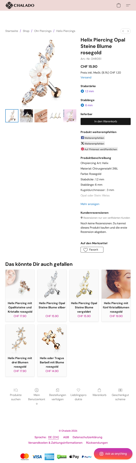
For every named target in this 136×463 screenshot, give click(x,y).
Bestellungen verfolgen (57, 397)
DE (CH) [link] (53, 437)
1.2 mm (89, 91)
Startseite (11, 31)
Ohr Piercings (43, 31)
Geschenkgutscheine (120, 397)
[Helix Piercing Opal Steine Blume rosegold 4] (69, 115)
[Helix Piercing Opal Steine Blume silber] (52, 284)
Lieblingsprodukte (78, 397)
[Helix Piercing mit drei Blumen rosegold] (19, 339)
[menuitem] (123, 31)
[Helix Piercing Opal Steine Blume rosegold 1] (26, 115)
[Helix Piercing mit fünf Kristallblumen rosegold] (116, 284)
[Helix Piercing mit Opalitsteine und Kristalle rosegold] (19, 284)
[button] (113, 453)
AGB (66, 437)
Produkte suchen (16, 397)
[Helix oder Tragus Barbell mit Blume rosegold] (52, 339)
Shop (26, 31)
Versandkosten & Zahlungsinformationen (55, 442)
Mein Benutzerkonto (36, 399)
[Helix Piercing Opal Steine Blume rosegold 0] (11, 115)
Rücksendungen (97, 442)
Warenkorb (99, 395)
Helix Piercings (65, 31)
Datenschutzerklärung (87, 437)
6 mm (89, 105)
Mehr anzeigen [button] (90, 204)
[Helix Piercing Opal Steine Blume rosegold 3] (55, 115)
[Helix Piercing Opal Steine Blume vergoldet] (84, 284)
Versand (86, 77)
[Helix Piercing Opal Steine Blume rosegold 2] (40, 115)
